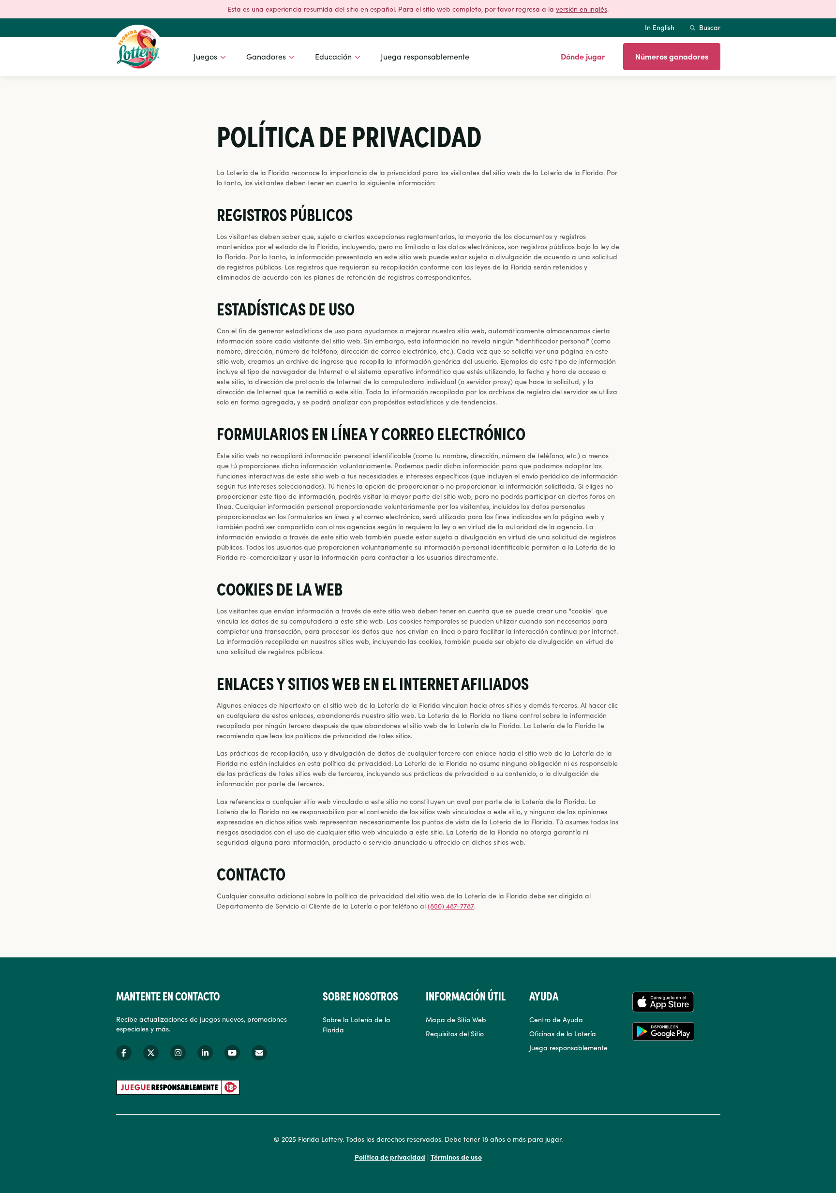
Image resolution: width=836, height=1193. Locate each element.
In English (659, 27)
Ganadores (266, 56)
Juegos (205, 56)
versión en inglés (581, 9)
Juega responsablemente (425, 56)
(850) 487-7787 (451, 905)
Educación (333, 56)
